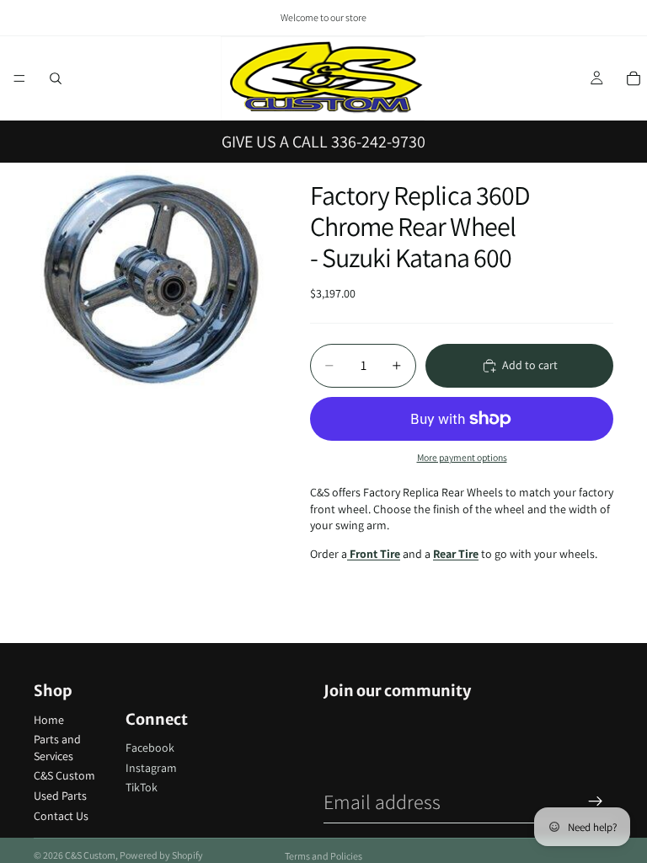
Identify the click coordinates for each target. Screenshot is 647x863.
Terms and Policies (323, 856)
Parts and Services (57, 748)
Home (49, 719)
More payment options (462, 457)
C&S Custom (64, 775)
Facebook (150, 747)
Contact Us (61, 815)
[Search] (55, 78)
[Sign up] (595, 801)
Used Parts (60, 795)
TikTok (142, 787)
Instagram (151, 767)
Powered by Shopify (161, 855)
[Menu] (19, 78)
